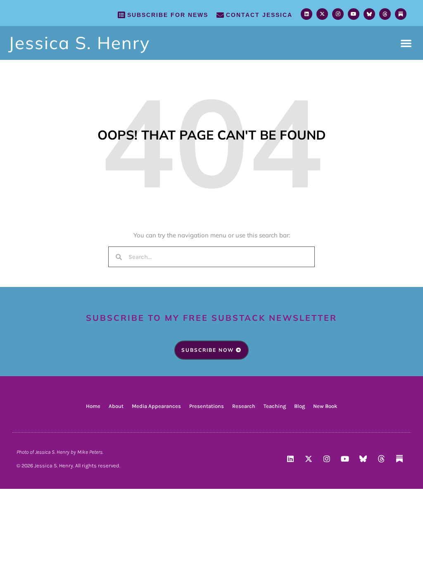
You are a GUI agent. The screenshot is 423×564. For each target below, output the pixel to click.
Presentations (206, 406)
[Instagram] (338, 14)
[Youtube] (353, 14)
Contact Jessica (259, 15)
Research (243, 406)
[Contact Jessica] (220, 15)
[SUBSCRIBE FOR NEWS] (121, 15)
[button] (406, 43)
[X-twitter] (322, 14)
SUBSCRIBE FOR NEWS (167, 15)
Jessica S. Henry (79, 43)
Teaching (275, 406)
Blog (299, 406)
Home (93, 406)
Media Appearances (156, 406)
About (116, 406)
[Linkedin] (306, 14)
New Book (325, 406)
